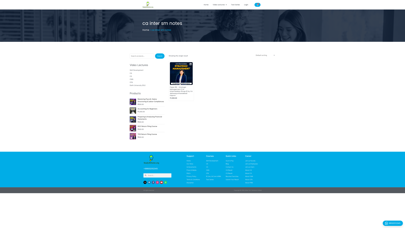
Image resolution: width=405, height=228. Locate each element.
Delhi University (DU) (137, 85)
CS (131, 76)
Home (206, 4)
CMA (131, 79)
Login (246, 4)
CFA (131, 82)
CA (131, 73)
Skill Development (136, 70)
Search (159, 56)
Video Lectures (219, 4)
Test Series (235, 4)
